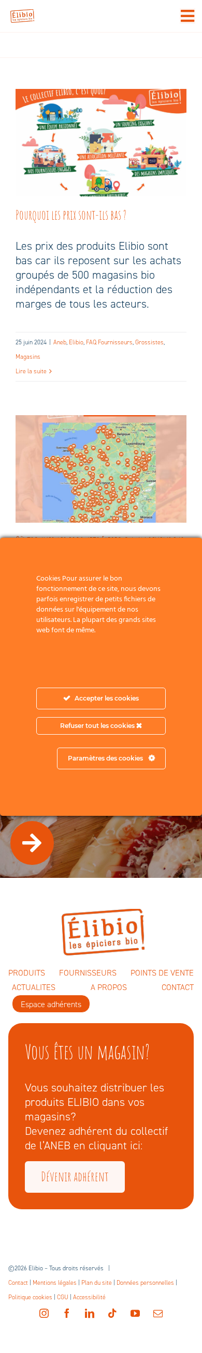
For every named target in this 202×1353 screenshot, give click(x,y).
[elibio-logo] (22, 14)
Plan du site (96, 1283)
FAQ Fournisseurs (109, 342)
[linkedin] (89, 1313)
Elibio (76, 342)
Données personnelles (145, 1283)
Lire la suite (31, 371)
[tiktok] (112, 1313)
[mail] (158, 1313)
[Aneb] (101, 142)
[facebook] (67, 1313)
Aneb (59, 342)
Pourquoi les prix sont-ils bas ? (101, 130)
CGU (62, 1297)
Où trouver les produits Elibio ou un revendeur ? (101, 448)
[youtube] (135, 1313)
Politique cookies (30, 1297)
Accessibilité (89, 1297)
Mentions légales (55, 1283)
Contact (18, 1283)
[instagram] (44, 1313)
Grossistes (149, 342)
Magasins (28, 357)
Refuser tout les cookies (98, 725)
